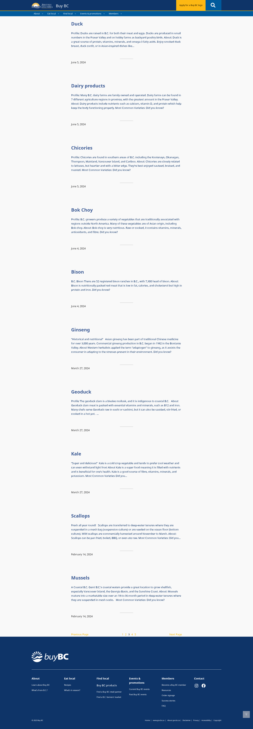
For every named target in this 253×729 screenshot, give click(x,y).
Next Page (175, 634)
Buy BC (62, 5)
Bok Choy (82, 210)
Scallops (81, 516)
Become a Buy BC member (174, 685)
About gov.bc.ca (173, 720)
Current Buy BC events (139, 689)
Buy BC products (107, 685)
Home (147, 720)
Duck (78, 24)
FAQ (164, 705)
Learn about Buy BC (41, 685)
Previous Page (79, 634)
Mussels (81, 578)
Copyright (217, 720)
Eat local (51, 13)
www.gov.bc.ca (158, 720)
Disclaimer (187, 720)
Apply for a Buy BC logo (191, 5)
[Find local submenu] (75, 13)
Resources (166, 690)
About (37, 13)
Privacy (196, 720)
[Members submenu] (121, 13)
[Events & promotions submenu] (104, 13)
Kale (76, 454)
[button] (246, 714)
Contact (199, 678)
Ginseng (81, 330)
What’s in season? (72, 690)
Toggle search (213, 5)
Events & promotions (90, 13)
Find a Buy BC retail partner (109, 691)
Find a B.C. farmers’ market (109, 697)
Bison (77, 272)
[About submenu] (42, 13)
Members (113, 13)
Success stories (168, 700)
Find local (68, 13)
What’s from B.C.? (40, 690)
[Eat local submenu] (58, 13)
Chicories (81, 148)
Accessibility (206, 720)
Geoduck (82, 392)
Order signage (168, 695)
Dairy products (88, 86)
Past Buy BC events (138, 694)
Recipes (67, 685)
